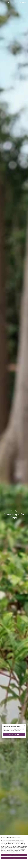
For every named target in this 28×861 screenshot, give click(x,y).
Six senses (14, 2)
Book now (21, 2)
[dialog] (14, 732)
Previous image (7, 430)
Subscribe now (14, 734)
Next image (21, 430)
